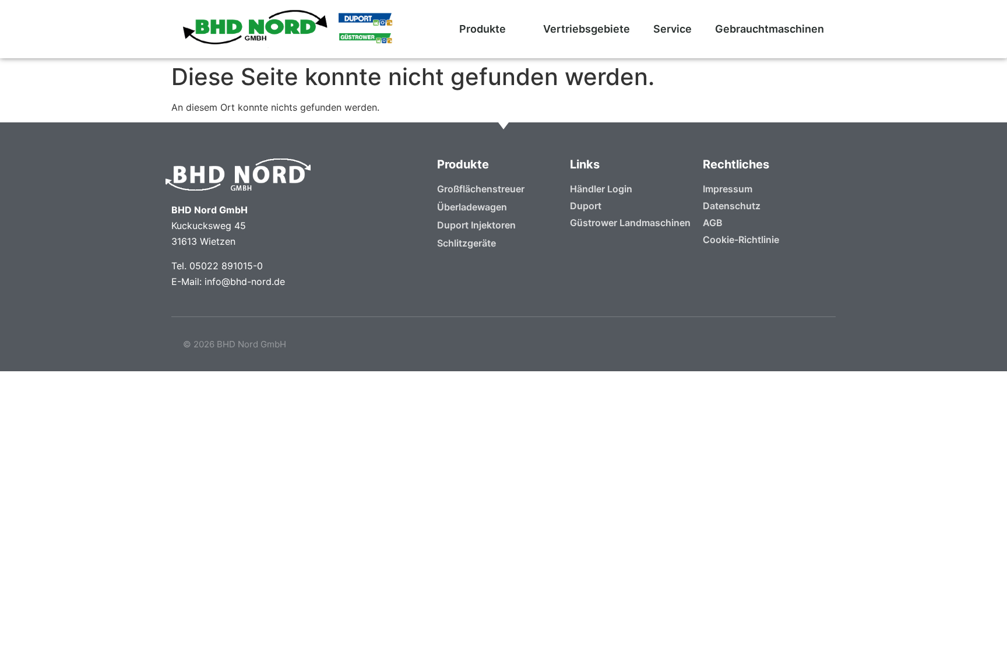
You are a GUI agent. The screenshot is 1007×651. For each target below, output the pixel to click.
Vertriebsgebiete (586, 29)
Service (672, 29)
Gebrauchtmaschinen (769, 29)
